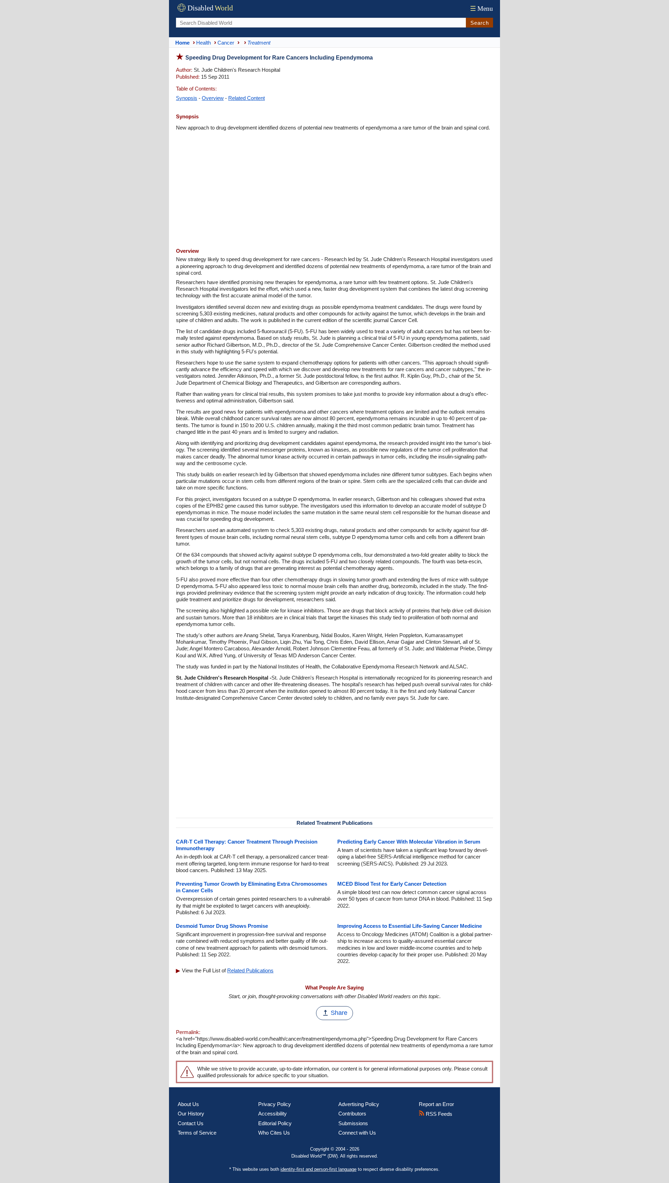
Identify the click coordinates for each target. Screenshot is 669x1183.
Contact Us (190, 1123)
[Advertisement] (334, 190)
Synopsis (186, 98)
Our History (191, 1114)
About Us (188, 1104)
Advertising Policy (358, 1104)
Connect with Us (357, 1133)
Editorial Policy (275, 1123)
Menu (481, 8)
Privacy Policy (274, 1104)
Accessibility (272, 1114)
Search (479, 23)
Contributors (352, 1114)
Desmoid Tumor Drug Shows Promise (222, 926)
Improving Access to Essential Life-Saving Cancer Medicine (409, 926)
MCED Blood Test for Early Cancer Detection (391, 884)
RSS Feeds (438, 1114)
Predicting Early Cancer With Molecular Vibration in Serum (408, 842)
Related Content (246, 98)
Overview (213, 98)
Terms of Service (197, 1133)
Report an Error (436, 1104)
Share (339, 1012)
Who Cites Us (274, 1133)
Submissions (353, 1123)
